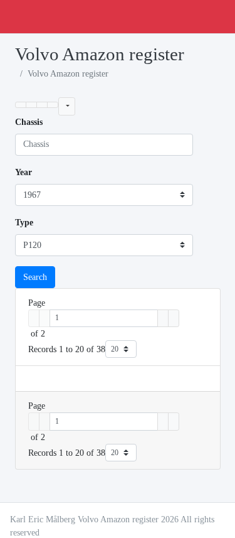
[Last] (173, 318)
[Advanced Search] (42, 105)
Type (24, 222)
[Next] (163, 318)
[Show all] (31, 105)
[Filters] (66, 106)
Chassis (29, 122)
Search (35, 277)
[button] (20, 105)
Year (23, 172)
